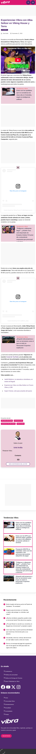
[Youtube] (8, 687)
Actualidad (4, 29)
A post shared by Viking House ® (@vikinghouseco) (18, 210)
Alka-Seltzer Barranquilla (7, 420)
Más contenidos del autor (18, 464)
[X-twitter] (13, 687)
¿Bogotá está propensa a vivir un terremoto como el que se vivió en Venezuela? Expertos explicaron (25, 343)
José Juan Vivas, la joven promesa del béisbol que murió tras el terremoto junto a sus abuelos (19, 632)
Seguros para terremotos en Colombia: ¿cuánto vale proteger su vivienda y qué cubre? (17, 612)
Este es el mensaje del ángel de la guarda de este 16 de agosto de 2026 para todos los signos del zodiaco (19, 645)
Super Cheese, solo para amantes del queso (18, 391)
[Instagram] (18, 687)
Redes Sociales (20, 423)
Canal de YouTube (12, 357)
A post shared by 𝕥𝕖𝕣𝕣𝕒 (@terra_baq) (18, 320)
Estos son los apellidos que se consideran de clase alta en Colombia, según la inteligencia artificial (24, 95)
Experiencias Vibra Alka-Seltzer (8, 423)
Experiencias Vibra (18, 420)
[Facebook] (3, 687)
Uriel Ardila (5, 33)
